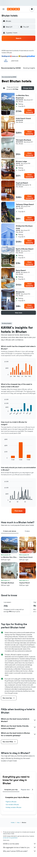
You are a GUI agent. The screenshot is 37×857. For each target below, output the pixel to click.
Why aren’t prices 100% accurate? (15, 851)
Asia (18, 822)
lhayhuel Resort (22, 183)
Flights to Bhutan (11, 802)
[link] (18, 510)
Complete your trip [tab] (11, 789)
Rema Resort (21, 270)
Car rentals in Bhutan (12, 804)
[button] (3, 9)
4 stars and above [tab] (9, 531)
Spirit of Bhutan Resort (24, 249)
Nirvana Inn (20, 292)
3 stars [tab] (27, 531)
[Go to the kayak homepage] (13, 9)
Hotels (13, 822)
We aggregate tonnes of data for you (16, 847)
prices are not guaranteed (10, 837)
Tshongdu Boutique (23, 140)
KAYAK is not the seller (11, 844)
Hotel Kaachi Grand (23, 118)
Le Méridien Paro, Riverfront (22, 96)
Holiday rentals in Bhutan (13, 807)
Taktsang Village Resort (25, 204)
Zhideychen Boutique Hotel (24, 227)
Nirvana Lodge (21, 161)
